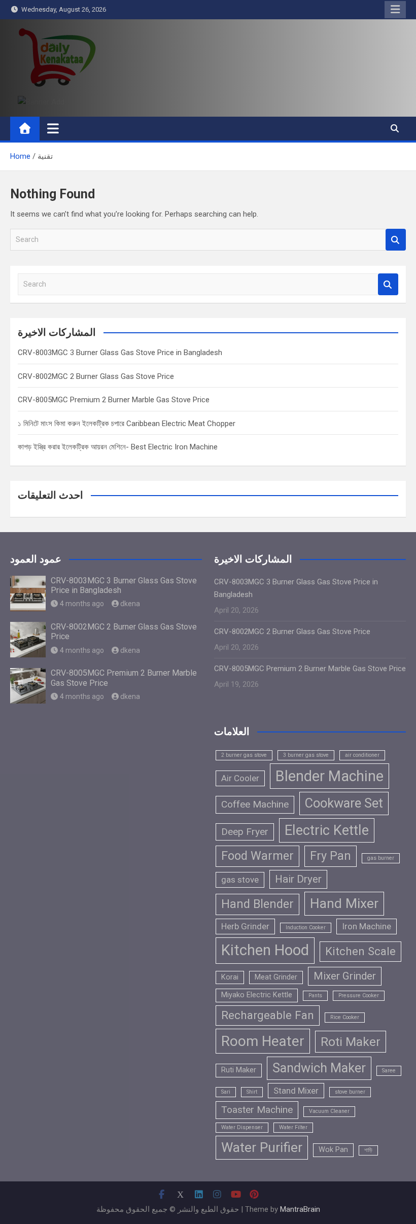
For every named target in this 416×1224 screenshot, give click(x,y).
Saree (389, 1070)
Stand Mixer (296, 1091)
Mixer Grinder (345, 976)
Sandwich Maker (319, 1067)
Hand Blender (257, 904)
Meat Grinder (276, 977)
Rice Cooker (344, 1017)
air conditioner (362, 755)
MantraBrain (300, 1209)
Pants (315, 995)
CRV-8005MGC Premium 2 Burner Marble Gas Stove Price (114, 399)
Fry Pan (330, 856)
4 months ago (82, 604)
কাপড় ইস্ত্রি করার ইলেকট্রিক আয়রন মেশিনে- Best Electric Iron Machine (118, 446)
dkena (130, 604)
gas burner (380, 858)
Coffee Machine (255, 804)
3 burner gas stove (306, 755)
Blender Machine (329, 776)
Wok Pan (333, 1149)
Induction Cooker (306, 927)
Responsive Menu (395, 9)
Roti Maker (350, 1041)
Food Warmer (257, 856)
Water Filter (293, 1127)
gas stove (240, 880)
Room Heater (262, 1041)
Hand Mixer (344, 903)
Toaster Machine (257, 1109)
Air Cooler (240, 778)
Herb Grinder (245, 926)
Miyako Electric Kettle (256, 995)
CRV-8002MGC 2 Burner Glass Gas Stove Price (96, 376)
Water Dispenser (242, 1127)
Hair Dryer (298, 879)
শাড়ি (368, 1150)
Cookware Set (344, 803)
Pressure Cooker (358, 995)
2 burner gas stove (244, 755)
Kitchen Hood (265, 950)
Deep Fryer (244, 831)
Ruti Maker (238, 1070)
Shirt (252, 1092)
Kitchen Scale (360, 951)
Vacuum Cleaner (329, 1111)
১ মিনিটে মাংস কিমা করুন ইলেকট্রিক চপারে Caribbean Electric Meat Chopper (126, 423)
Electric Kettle (327, 830)
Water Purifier (261, 1147)
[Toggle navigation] (53, 128)
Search (396, 240)
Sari (225, 1092)
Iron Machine (366, 926)
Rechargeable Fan (267, 1015)
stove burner (350, 1092)
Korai (229, 977)
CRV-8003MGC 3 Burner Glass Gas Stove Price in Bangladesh (120, 352)
